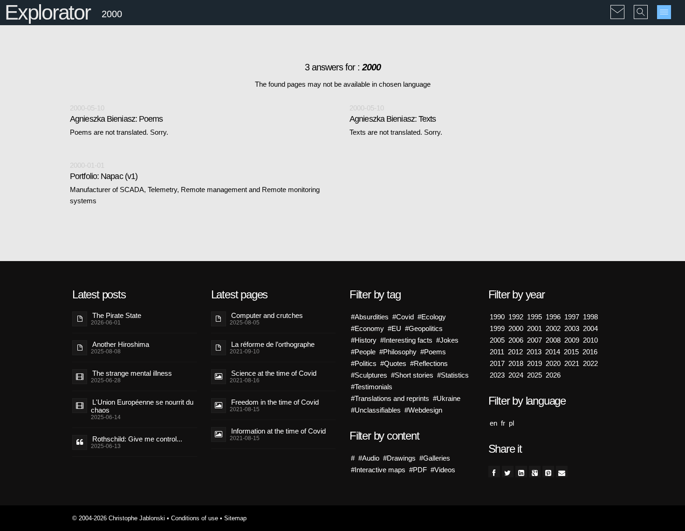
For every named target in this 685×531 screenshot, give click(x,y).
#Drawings (399, 458)
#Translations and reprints (390, 398)
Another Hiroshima (120, 344)
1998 (590, 317)
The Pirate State (116, 315)
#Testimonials (371, 387)
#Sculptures (369, 375)
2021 (571, 363)
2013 (534, 352)
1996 (553, 317)
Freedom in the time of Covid (275, 402)
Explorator (47, 12)
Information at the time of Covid (278, 431)
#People (363, 352)
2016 (589, 352)
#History (364, 340)
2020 (553, 363)
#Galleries (434, 458)
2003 (571, 328)
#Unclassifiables (376, 410)
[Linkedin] (521, 471)
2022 (590, 363)
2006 (515, 340)
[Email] (562, 471)
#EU (394, 328)
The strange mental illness (132, 373)
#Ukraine (446, 398)
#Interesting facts (406, 340)
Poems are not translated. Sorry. (119, 132)
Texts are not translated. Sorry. (395, 132)
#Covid (403, 317)
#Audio (368, 458)
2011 (497, 352)
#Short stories (412, 375)
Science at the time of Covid (273, 373)
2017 (497, 363)
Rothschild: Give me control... (137, 439)
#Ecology (432, 317)
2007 (534, 340)
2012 (515, 352)
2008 (553, 340)
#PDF (418, 470)
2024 (515, 375)
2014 (552, 352)
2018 (515, 363)
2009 (571, 340)
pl (511, 423)
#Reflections (429, 363)
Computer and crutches (267, 315)
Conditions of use (194, 518)
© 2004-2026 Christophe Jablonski (118, 518)
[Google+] (535, 471)
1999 (497, 328)
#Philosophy (398, 352)
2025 (534, 375)
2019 (534, 363)
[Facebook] (494, 471)
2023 (497, 375)
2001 (534, 328)
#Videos (443, 470)
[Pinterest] (548, 471)
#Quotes (393, 363)
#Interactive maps (378, 470)
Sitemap (235, 518)
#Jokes (447, 340)
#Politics (364, 363)
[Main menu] (664, 12)
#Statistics (453, 375)
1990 (497, 317)
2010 (590, 340)
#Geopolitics (424, 328)
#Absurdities (370, 317)
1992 (515, 317)
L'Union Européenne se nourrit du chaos (142, 406)
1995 (534, 317)
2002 (553, 328)
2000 (515, 328)
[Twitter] (508, 471)
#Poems (433, 352)
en (493, 423)
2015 (571, 352)
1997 (571, 317)
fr (503, 423)
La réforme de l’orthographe (273, 344)
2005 (497, 340)
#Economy (367, 328)
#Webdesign (423, 410)
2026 (553, 375)
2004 (590, 328)
